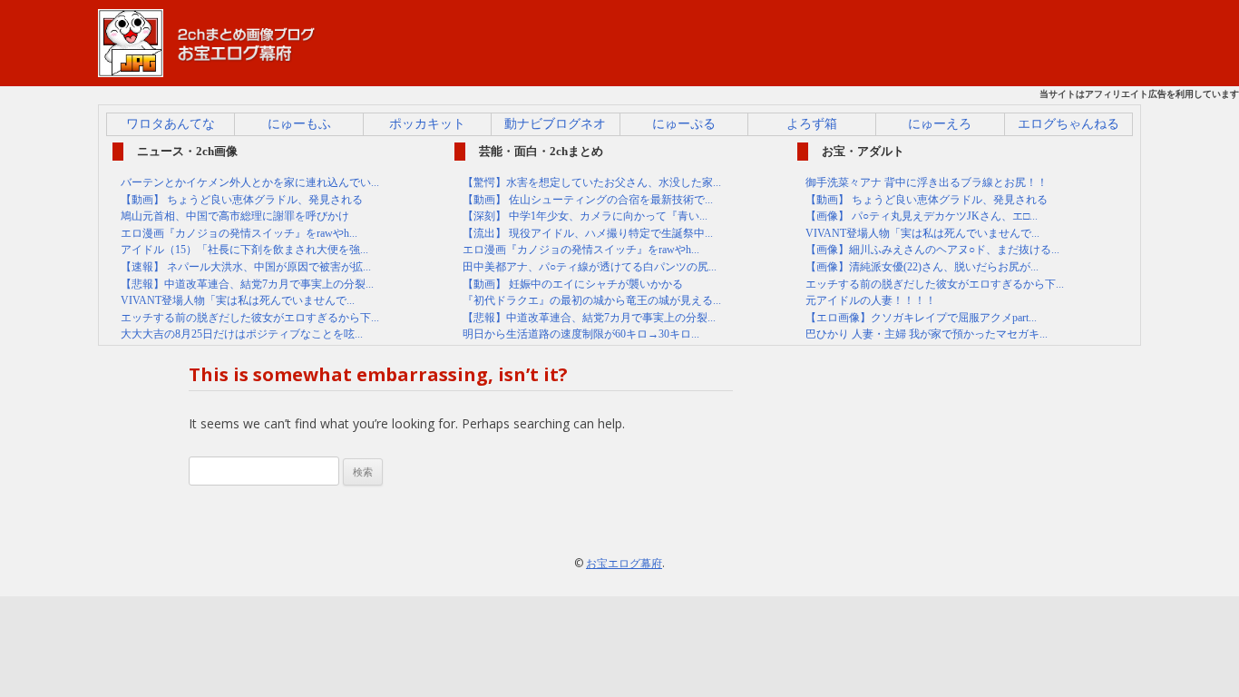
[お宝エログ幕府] (207, 68)
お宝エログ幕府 (624, 563)
